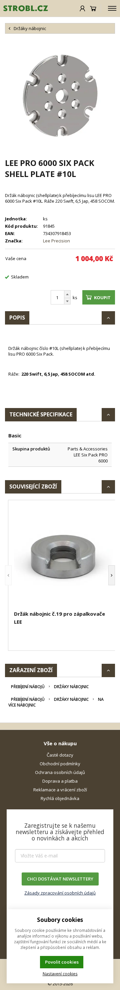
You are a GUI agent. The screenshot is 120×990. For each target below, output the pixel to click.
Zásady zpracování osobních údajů (60, 893)
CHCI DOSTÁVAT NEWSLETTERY (60, 879)
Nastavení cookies (60, 973)
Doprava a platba (60, 781)
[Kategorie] (112, 8)
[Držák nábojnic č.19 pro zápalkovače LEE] (63, 556)
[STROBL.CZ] (24, 8)
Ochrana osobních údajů (60, 772)
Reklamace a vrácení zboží (60, 790)
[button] (8, 575)
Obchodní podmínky (60, 764)
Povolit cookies (62, 962)
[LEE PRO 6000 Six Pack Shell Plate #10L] (60, 95)
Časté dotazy (60, 755)
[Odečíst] (67, 301)
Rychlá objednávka (60, 798)
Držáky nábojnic (71, 686)
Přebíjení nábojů (28, 686)
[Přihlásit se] (82, 8)
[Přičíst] (67, 294)
